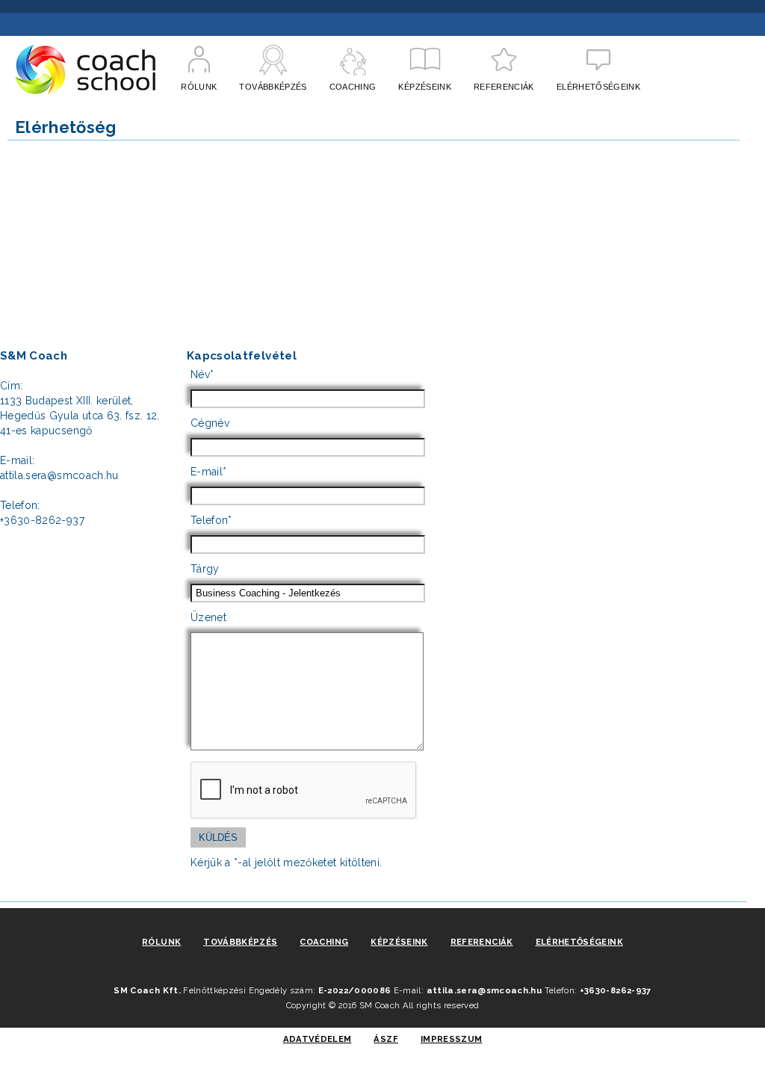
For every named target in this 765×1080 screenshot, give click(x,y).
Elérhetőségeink (579, 941)
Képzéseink (399, 941)
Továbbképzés (240, 941)
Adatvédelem (317, 1039)
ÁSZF (385, 1039)
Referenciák (481, 941)
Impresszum (452, 1039)
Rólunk (161, 941)
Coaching (324, 941)
